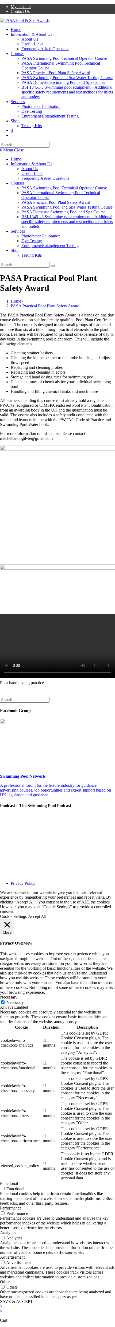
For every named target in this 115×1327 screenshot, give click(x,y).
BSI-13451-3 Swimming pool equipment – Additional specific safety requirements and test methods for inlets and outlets (67, 221)
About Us (29, 168)
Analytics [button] (8, 1232)
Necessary (15, 1002)
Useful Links (32, 173)
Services (18, 231)
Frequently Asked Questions (45, 178)
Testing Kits (31, 255)
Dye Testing (31, 240)
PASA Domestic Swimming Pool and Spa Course (63, 212)
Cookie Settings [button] (13, 916)
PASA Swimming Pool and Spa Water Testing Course (67, 207)
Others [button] (5, 1281)
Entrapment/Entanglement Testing (50, 245)
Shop (15, 250)
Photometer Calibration (40, 236)
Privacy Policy (23, 883)
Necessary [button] (8, 997)
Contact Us (20, 11)
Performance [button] (10, 1208)
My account (21, 6)
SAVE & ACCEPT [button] (16, 1301)
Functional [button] (9, 1183)
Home (16, 159)
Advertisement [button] (12, 1257)
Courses (17, 183)
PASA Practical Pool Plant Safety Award (55, 202)
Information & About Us (31, 164)
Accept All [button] (37, 916)
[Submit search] (53, 266)
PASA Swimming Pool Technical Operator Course (64, 188)
